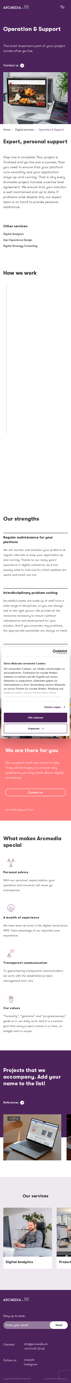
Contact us (10, 65)
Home (6, 129)
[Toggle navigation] (62, 7)
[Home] (17, 7)
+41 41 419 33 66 (34, 1349)
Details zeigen (52, 707)
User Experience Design (17, 240)
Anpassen (33, 728)
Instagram (30, 1364)
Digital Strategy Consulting (20, 246)
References (10, 1102)
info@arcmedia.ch (36, 1344)
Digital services (24, 129)
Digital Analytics (13, 234)
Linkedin (29, 1360)
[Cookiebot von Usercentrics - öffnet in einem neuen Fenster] (52, 652)
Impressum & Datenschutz (56, 1379)
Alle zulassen (35, 717)
